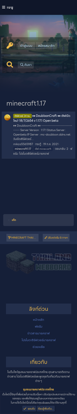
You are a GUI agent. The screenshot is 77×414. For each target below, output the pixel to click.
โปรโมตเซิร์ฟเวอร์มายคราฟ (34, 153)
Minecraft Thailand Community (24, 238)
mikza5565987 (23, 144)
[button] (38, 7)
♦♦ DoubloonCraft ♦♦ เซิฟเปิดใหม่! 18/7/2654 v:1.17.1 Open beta (41, 118)
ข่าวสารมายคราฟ (38, 333)
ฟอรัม (38, 326)
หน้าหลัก (38, 319)
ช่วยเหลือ (39, 346)
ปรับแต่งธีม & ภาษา (57, 238)
